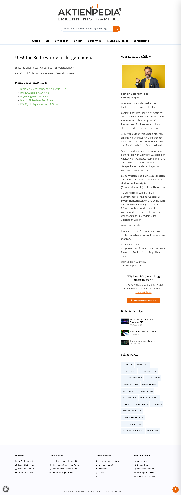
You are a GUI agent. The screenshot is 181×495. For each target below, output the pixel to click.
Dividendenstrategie (132, 411)
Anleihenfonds (153, 378)
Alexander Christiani (132, 378)
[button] (6, 489)
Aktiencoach (142, 364)
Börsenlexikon (146, 391)
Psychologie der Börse (133, 430)
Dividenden (62, 40)
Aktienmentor (129, 371)
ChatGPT (126, 404)
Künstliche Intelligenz (133, 417)
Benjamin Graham (130, 384)
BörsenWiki (94, 40)
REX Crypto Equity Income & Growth (40, 104)
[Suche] (116, 29)
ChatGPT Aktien (141, 404)
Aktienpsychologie (148, 371)
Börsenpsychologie (149, 397)
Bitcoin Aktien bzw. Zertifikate (36, 100)
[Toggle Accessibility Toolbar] (175, 489)
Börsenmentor (129, 397)
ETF (47, 40)
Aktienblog (128, 364)
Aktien (36, 40)
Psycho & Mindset (117, 40)
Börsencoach (129, 391)
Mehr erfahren (143, 292)
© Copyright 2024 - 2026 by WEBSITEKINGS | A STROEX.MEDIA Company (90, 491)
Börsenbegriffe (149, 384)
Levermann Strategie (132, 424)
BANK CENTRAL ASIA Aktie (34, 92)
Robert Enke (152, 430)
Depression (157, 404)
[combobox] (87, 29)
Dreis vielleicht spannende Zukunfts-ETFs (43, 88)
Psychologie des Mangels (34, 96)
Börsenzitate (141, 40)
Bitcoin (78, 40)
